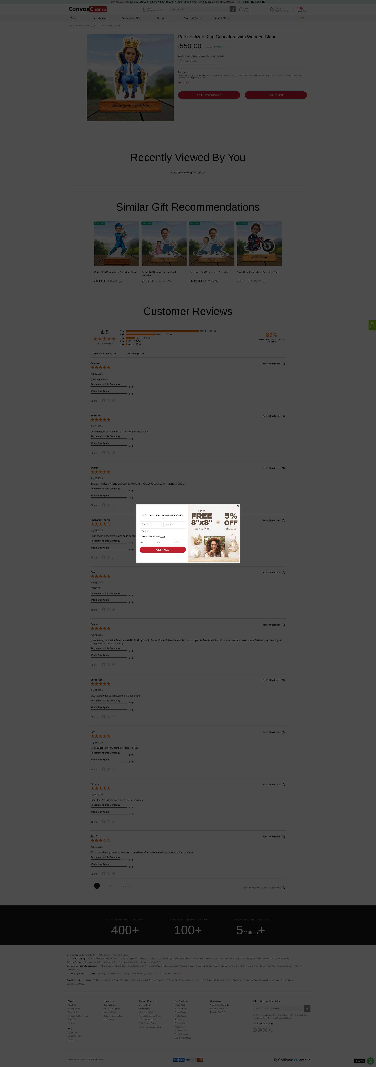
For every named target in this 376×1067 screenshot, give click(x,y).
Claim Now (162, 549)
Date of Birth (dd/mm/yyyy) (153, 537)
